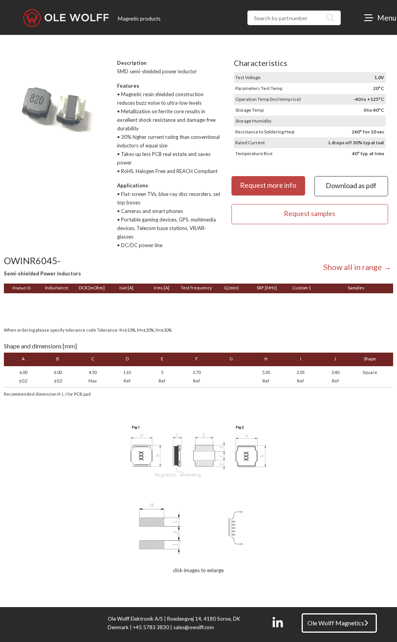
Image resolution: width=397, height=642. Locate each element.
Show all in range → (357, 267)
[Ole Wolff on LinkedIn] (277, 623)
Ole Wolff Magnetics (335, 622)
